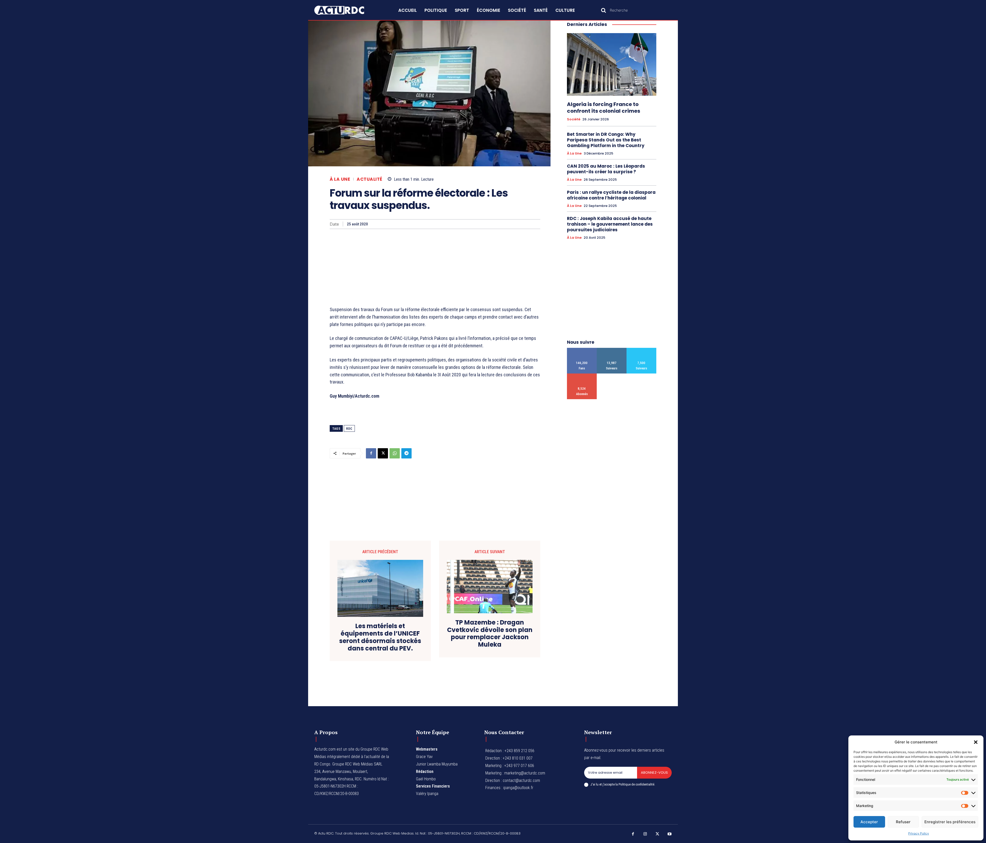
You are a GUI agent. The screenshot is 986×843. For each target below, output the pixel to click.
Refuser (903, 821)
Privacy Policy (918, 833)
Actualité (369, 179)
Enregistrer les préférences (949, 821)
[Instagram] (645, 834)
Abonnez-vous (654, 772)
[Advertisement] (435, 267)
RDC (349, 428)
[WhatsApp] (395, 453)
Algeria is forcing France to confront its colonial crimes (603, 107)
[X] (383, 453)
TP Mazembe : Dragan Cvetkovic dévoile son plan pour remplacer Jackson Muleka (490, 633)
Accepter (869, 821)
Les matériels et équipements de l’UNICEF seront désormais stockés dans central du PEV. (380, 637)
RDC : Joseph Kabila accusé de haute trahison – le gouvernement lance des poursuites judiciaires (610, 224)
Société (573, 119)
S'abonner (582, 375)
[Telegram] (406, 453)
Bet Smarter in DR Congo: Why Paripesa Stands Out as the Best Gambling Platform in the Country (605, 140)
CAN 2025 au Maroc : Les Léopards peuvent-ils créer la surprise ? (606, 169)
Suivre (612, 350)
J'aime (581, 350)
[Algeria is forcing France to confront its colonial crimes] (611, 64)
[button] (975, 742)
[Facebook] (371, 453)
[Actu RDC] (345, 10)
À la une (340, 179)
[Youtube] (670, 834)
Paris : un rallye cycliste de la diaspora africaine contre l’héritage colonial (611, 195)
